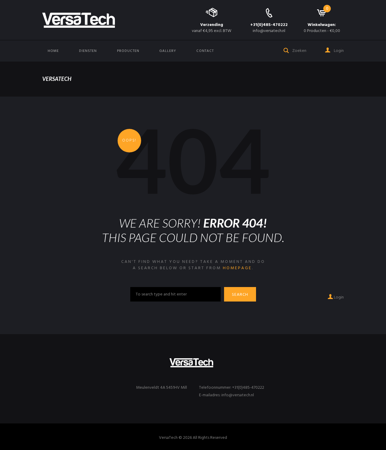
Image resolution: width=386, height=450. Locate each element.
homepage (237, 268)
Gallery (167, 51)
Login (338, 50)
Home (53, 51)
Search (240, 294)
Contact (205, 51)
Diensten (88, 51)
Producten (128, 51)
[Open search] (286, 50)
